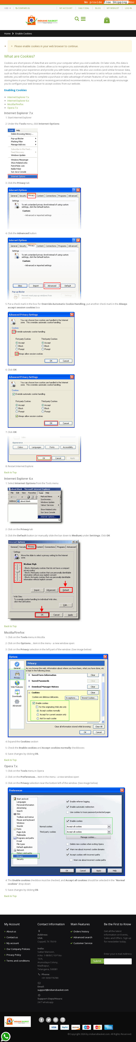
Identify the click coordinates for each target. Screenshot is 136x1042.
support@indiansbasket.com (53, 990)
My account (13, 943)
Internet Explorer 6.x (18, 100)
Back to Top (10, 472)
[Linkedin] (62, 1020)
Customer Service (82, 943)
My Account (66, 8)
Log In (128, 8)
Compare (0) (24, 8)
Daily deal (83, 8)
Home (7, 33)
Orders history (81, 931)
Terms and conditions (18, 960)
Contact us (12, 937)
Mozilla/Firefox (15, 104)
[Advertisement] (93, 964)
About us (11, 931)
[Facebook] (41, 1020)
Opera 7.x (12, 107)
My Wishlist (113, 8)
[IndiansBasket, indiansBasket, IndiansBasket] (42, 20)
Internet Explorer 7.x (18, 97)
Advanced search (82, 937)
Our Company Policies (18, 949)
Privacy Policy (14, 954)
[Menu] (83, 19)
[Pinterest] (55, 1020)
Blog (98, 8)
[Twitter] (48, 1020)
